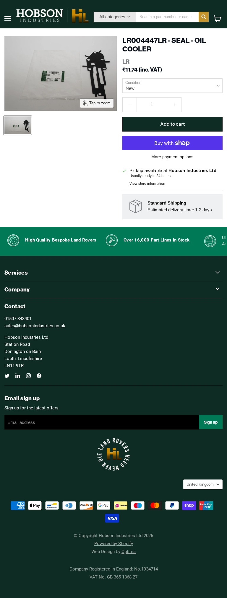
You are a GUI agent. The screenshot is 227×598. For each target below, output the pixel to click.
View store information (147, 183)
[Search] (204, 17)
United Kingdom (200, 484)
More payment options (172, 156)
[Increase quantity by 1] (174, 104)
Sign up (211, 422)
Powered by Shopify (113, 543)
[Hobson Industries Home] (52, 15)
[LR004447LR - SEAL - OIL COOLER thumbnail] (18, 125)
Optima (128, 551)
